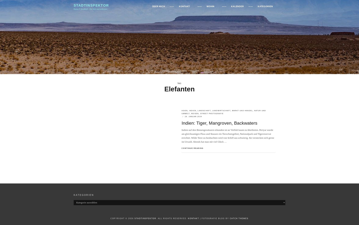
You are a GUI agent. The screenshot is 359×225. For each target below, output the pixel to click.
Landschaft (204, 110)
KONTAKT (184, 6)
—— (172, 6)
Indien (192, 110)
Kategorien (265, 6)
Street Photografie (212, 113)
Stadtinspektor (91, 5)
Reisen (195, 113)
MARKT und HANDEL (242, 110)
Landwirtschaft (221, 110)
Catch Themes (239, 218)
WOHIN (210, 6)
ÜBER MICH (158, 6)
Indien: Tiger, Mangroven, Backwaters (219, 123)
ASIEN (185, 110)
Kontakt (193, 218)
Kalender (237, 6)
